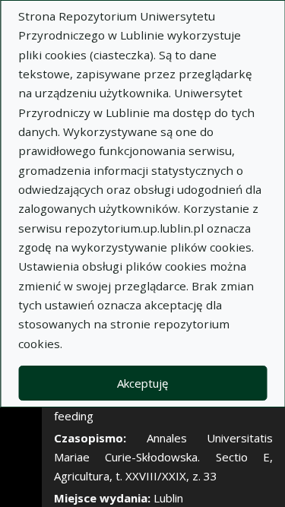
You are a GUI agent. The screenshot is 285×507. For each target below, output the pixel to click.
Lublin (168, 497)
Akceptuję (142, 383)
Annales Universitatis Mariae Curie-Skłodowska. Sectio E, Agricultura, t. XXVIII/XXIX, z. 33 (163, 456)
